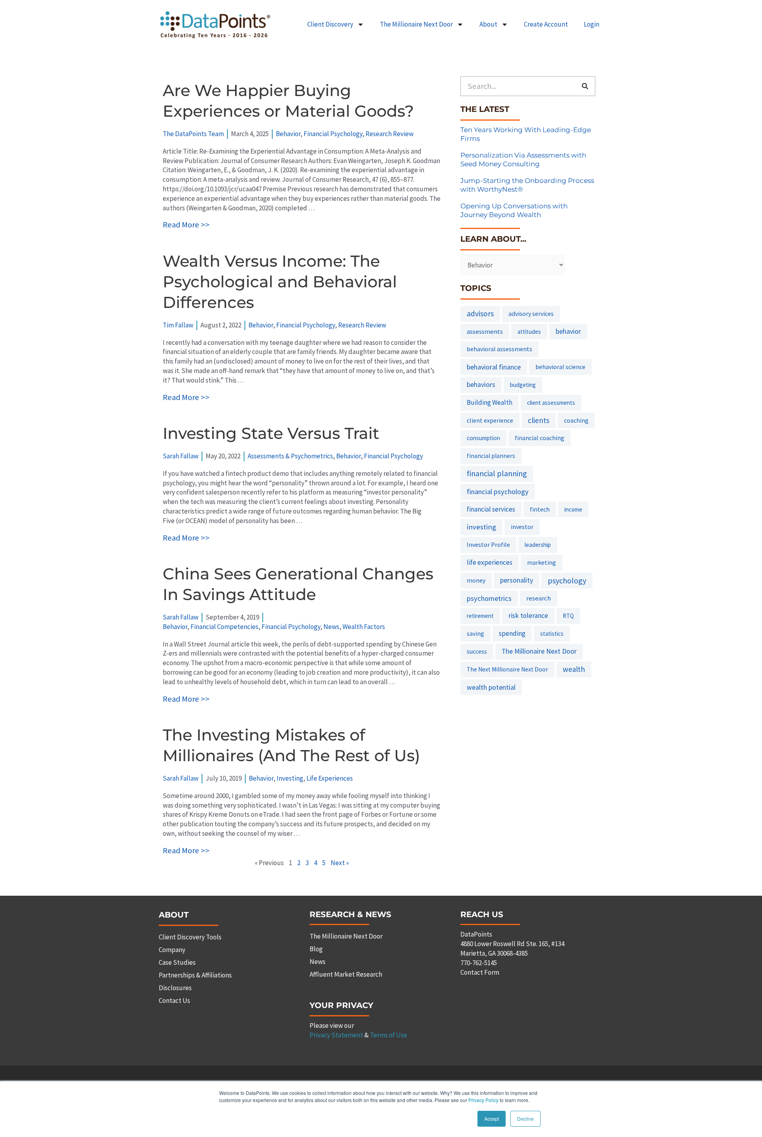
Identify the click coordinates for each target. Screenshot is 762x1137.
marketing (541, 562)
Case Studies (177, 962)
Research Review (390, 133)
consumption (483, 438)
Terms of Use (388, 1035)
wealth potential (491, 687)
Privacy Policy (483, 1100)
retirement (480, 615)
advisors (480, 313)
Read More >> (186, 224)
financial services (491, 509)
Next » (340, 862)
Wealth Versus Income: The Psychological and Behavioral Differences (280, 281)
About (488, 24)
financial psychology (498, 491)
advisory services (531, 313)
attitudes (529, 331)
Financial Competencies (224, 626)
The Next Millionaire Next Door (507, 669)
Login (591, 24)
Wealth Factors (364, 626)
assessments (485, 331)
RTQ (568, 615)
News (331, 626)
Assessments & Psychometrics (290, 456)
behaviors (481, 384)
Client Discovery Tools (190, 937)
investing (481, 526)
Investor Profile (488, 544)
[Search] (585, 86)
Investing (290, 778)
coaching (576, 420)
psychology (567, 580)
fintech (540, 509)
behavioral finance (494, 366)
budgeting (523, 385)
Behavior (288, 133)
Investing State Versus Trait (271, 433)
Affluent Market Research (346, 974)
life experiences (489, 562)
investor (522, 527)
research (538, 598)
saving (475, 633)
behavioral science (560, 367)
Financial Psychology (333, 133)
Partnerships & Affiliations (195, 975)
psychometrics (489, 598)
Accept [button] (491, 1118)
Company (172, 949)
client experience (490, 420)
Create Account (546, 24)
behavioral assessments (499, 349)
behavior (568, 331)
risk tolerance (528, 615)
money (476, 580)
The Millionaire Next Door (416, 24)
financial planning (497, 473)
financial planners (491, 456)
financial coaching (539, 438)
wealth (574, 669)
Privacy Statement (336, 1035)
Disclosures (175, 987)
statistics (552, 633)
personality (516, 580)
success (477, 651)
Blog (316, 949)
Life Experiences (329, 778)
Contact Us (174, 1000)
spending (512, 633)
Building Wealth (489, 402)
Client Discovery (330, 24)
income (573, 509)
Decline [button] (525, 1118)
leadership (538, 544)
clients (538, 420)
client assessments (551, 402)
